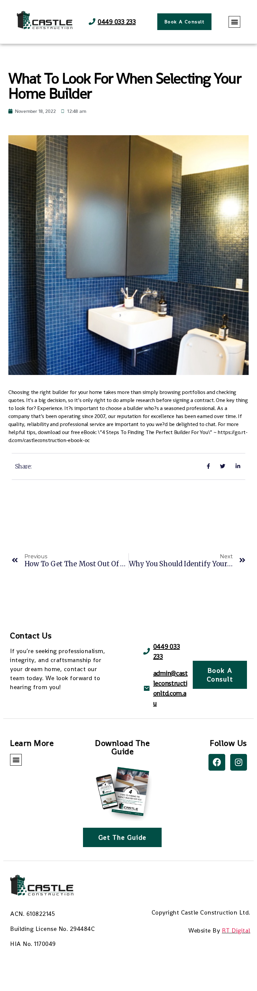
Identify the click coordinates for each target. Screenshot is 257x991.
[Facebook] (216, 762)
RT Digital (236, 930)
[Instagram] (238, 762)
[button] (184, 21)
